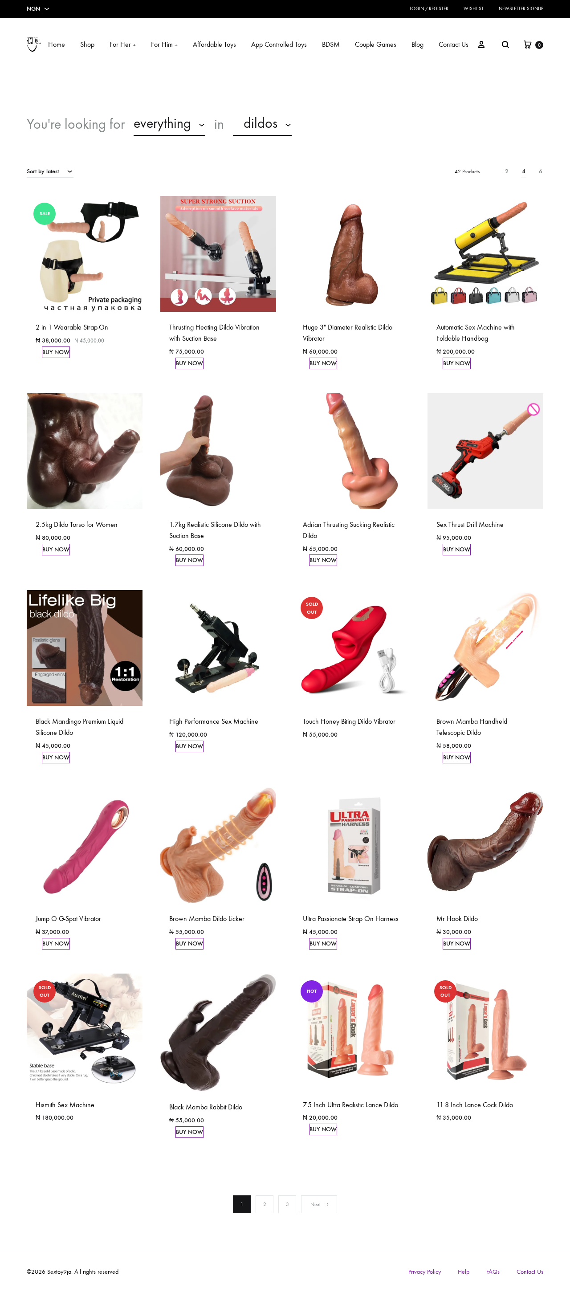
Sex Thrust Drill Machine (470, 524)
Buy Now (55, 352)
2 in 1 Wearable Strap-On (72, 327)
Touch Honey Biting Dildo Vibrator (349, 721)
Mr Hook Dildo (457, 918)
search (323, 124)
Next (315, 1204)
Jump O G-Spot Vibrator (68, 918)
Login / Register (429, 9)
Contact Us (453, 44)
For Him (164, 44)
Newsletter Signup (521, 9)
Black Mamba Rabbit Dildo (205, 1107)
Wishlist (474, 9)
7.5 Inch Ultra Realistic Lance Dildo (350, 1104)
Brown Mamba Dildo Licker (206, 918)
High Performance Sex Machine (213, 721)
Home (56, 44)
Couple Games (375, 44)
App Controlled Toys (279, 44)
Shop (87, 44)
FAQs (493, 1272)
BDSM (331, 44)
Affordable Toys (214, 44)
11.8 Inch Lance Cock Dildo (474, 1104)
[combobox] (169, 125)
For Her (123, 44)
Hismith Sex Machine (65, 1104)
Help (463, 1272)
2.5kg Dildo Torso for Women (77, 524)
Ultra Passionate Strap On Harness (351, 918)
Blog (417, 44)
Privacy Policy (424, 1272)
